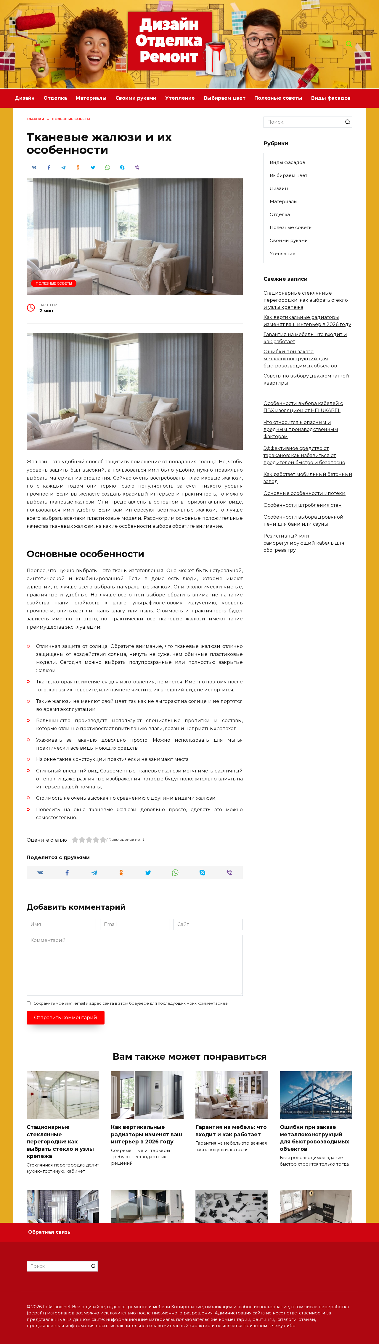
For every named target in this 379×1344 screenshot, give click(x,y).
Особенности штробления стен (303, 505)
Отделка (55, 98)
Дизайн (25, 98)
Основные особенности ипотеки (305, 493)
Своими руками (135, 98)
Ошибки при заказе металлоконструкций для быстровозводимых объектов (300, 359)
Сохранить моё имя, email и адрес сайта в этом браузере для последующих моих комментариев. (131, 1003)
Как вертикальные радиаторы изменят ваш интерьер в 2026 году (146, 1134)
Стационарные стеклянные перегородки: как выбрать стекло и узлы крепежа (306, 300)
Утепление (180, 98)
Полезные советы (278, 98)
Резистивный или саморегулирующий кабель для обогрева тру (304, 543)
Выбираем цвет (224, 98)
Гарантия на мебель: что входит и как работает (231, 1131)
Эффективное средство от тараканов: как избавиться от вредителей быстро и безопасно (304, 455)
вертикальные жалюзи (186, 510)
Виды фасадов (331, 98)
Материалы (91, 98)
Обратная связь (49, 1232)
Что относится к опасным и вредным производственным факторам (301, 429)
